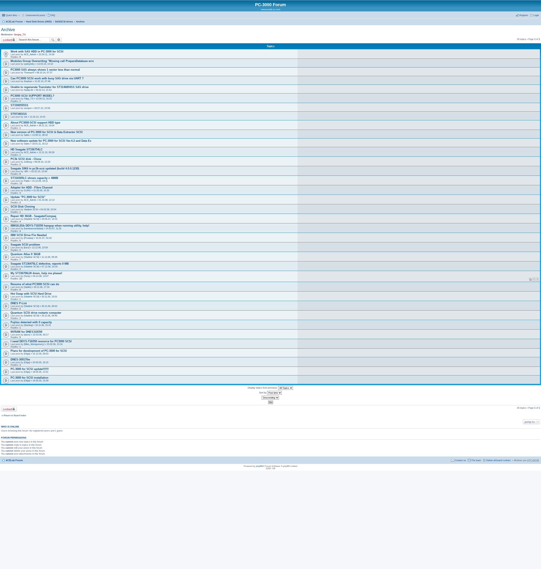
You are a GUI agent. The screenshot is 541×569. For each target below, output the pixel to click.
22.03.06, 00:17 (41, 334)
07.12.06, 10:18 (49, 266)
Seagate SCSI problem (25, 244)
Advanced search (59, 39)
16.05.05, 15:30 (40, 380)
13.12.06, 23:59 (40, 247)
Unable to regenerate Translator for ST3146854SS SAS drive (50, 87)
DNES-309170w (20, 359)
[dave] (27, 334)
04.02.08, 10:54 (48, 209)
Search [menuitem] (537, 22)
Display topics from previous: (263, 387)
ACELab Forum (14, 21)
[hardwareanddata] (33, 228)
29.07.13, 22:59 (42, 108)
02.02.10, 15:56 (39, 171)
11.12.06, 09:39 (49, 257)
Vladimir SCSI (31, 209)
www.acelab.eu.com (270, 9)
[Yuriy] (27, 276)
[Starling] (28, 325)
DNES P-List (19, 303)
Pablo (27, 181)
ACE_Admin (30, 54)
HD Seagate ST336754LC (26, 149)
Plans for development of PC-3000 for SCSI (39, 350)
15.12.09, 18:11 (40, 181)
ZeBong (28, 162)
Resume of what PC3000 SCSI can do (35, 284)
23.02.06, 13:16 (55, 344)
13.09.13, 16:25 (44, 98)
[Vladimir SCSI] (31, 219)
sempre (28, 108)
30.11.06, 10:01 (49, 296)
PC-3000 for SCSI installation (29, 377)
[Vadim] (27, 287)
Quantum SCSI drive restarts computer (36, 312)
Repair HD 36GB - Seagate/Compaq (33, 216)
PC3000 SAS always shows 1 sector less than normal (45, 69)
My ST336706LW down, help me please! (36, 273)
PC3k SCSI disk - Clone (26, 159)
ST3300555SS (19, 105)
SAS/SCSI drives (64, 21)
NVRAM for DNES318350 (26, 331)
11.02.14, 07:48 (42, 81)
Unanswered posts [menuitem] (35, 15)
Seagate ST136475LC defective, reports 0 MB (40, 263)
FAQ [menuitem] (53, 15)
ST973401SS (19, 113)
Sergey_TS (20, 34)
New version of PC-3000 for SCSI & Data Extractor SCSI (47, 132)
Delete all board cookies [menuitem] (498, 460)
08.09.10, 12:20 (42, 162)
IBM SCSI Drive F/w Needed (29, 235)
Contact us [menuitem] (460, 460)
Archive (80, 21)
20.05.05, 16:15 (40, 362)
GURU (27, 190)
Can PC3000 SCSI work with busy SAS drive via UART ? (47, 78)
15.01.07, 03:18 (44, 238)
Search (53, 39)
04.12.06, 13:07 (41, 276)
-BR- (26, 171)
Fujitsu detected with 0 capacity (31, 322)
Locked (7, 40)
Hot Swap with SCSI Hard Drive (31, 293)
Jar (25, 116)
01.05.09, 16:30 (41, 190)
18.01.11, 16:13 (40, 143)
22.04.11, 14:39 (46, 54)
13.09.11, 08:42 (40, 135)
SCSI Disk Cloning (23, 206)
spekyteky (29, 64)
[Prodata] (28, 238)
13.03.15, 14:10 (45, 64)
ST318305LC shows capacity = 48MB (34, 178)
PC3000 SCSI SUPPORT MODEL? (32, 95)
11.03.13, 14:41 (37, 116)
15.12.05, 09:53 (40, 353)
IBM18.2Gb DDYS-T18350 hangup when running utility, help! (50, 225)
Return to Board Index (15, 415)
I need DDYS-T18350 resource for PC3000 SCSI (41, 341)
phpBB (259, 466)
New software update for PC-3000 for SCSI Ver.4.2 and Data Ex (51, 140)
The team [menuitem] (476, 460)
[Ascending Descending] (270, 398)
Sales (27, 135)
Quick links (11, 15)
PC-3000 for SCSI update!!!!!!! (30, 369)
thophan (28, 81)
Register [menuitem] (523, 15)
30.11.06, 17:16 (41, 287)
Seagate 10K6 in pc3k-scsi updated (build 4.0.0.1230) (45, 168)
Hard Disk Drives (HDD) (39, 21)
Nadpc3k (28, 90)
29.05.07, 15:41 (49, 219)
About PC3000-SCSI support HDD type (35, 122)
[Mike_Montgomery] (34, 344)
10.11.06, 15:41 (43, 325)
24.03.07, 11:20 (53, 228)
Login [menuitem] (536, 15)
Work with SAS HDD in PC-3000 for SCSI (37, 51)
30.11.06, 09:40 (49, 315)
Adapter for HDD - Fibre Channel (32, 187)
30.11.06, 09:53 (49, 306)
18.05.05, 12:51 (40, 372)
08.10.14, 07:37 (44, 72)
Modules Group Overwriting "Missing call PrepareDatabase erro (52, 61)
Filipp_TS (28, 98)
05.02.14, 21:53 (44, 90)
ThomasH (29, 72)
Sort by (263, 392)
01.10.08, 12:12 (47, 200)
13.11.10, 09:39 (46, 152)
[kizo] (26, 247)
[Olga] (27, 353)
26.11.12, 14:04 (46, 125)
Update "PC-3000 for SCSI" (28, 197)
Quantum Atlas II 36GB (25, 254)
